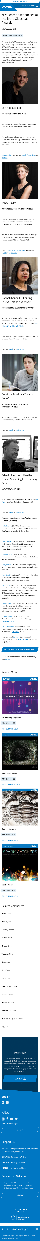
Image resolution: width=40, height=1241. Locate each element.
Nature (22, 240)
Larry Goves (6, 565)
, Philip (7, 954)
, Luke (7, 938)
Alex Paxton (6, 585)
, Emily (7, 946)
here (7, 1235)
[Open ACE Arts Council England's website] (20, 1218)
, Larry (6, 962)
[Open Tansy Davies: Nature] (20, 751)
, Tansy (6, 913)
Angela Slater (7, 603)
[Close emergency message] (36, 1229)
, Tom (6, 970)
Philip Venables (7, 554)
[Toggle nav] (37, 5)
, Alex (6, 978)
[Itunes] (8, 1103)
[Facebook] (8, 1120)
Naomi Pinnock (7, 616)
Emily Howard (7, 541)
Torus (8, 549)
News (5, 35)
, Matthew (8, 1002)
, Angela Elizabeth (10, 986)
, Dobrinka (9, 1011)
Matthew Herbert (8, 626)
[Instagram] (4, 1120)
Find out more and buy (11, 785)
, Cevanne (12, 1019)
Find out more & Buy (10, 896)
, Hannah (8, 930)
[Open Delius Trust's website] (20, 1210)
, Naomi (7, 994)
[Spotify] (4, 1103)
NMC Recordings (15, 35)
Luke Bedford (7, 526)
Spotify (24, 155)
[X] (17, 1120)
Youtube (4, 158)
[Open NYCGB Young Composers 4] (20, 695)
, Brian (6, 1027)
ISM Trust (8, 659)
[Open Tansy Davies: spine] (20, 807)
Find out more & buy (10, 729)
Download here (7, 155)
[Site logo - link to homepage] (9, 7)
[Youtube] (12, 1120)
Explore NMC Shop (20, 1)
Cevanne (16, 637)
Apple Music (31, 155)
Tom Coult (6, 575)
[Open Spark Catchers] (20, 862)
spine (10, 240)
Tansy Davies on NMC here (16, 250)
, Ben (6, 922)
